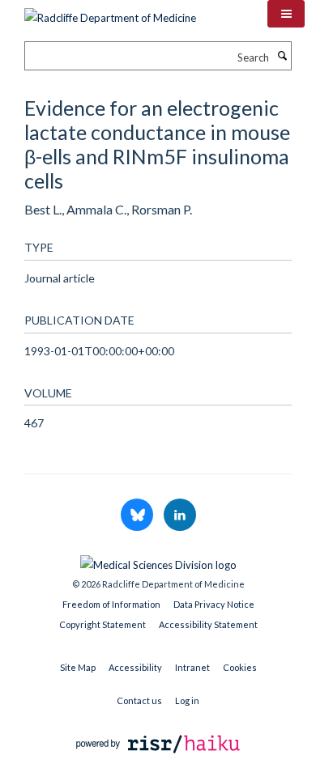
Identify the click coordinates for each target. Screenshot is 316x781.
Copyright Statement (102, 624)
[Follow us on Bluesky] (138, 515)
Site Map (78, 667)
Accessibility (135, 667)
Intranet (192, 667)
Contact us (139, 700)
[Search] (282, 56)
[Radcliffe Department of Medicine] (110, 12)
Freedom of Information (111, 604)
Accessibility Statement (208, 624)
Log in (187, 700)
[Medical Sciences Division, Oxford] (158, 561)
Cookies (240, 667)
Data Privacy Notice (213, 604)
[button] (286, 14)
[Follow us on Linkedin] (180, 515)
